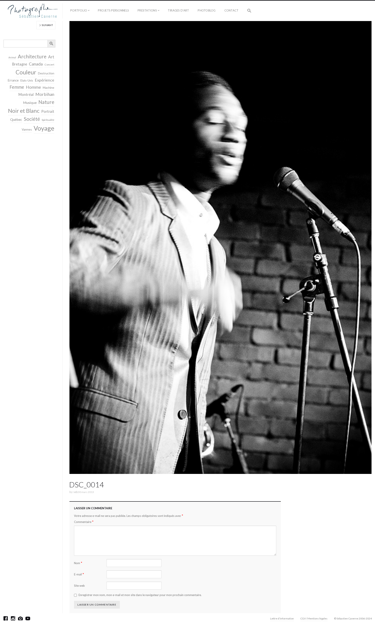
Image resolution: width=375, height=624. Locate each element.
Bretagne (19, 64)
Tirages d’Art (178, 10)
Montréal (26, 94)
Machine (48, 87)
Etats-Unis (26, 80)
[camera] (20, 618)
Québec (16, 119)
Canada (36, 63)
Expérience (44, 80)
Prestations (147, 10)
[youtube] (27, 618)
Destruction (46, 73)
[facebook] (5, 618)
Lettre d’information (282, 618)
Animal (12, 57)
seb (75, 492)
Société (32, 119)
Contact (231, 10)
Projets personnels (113, 10)
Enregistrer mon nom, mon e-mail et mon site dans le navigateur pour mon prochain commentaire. (140, 595)
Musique (30, 102)
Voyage (44, 128)
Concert (49, 64)
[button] (249, 11)
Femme (17, 87)
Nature (46, 102)
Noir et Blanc (23, 110)
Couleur (26, 72)
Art (51, 56)
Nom (78, 563)
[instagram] (13, 618)
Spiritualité (48, 119)
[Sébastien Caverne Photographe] (33, 10)
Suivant (47, 25)
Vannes (27, 129)
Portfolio (78, 10)
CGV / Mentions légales (313, 618)
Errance (13, 80)
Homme (33, 87)
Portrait (47, 111)
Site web (79, 585)
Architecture (32, 56)
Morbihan (44, 94)
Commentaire (84, 522)
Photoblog (206, 10)
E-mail (79, 574)
